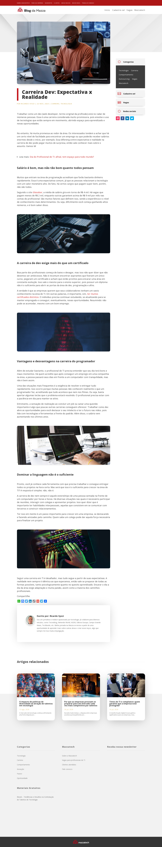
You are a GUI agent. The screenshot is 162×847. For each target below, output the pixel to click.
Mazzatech (139, 10)
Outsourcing (124, 79)
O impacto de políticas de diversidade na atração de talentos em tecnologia (36, 703)
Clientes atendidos (69, 764)
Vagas (130, 10)
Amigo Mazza (65, 3)
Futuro (19, 774)
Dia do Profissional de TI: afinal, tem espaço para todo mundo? (62, 156)
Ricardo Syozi (28, 104)
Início (107, 10)
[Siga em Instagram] (118, 118)
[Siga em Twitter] (132, 118)
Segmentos (48, 3)
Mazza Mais (76, 3)
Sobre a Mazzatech (23, 3)
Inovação (20, 769)
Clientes (57, 3)
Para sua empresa (37, 3)
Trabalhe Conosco (88, 3)
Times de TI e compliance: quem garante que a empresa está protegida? (124, 703)
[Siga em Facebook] (122, 118)
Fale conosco (67, 769)
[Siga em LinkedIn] (127, 118)
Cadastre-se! (118, 10)
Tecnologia (66, 104)
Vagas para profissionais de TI (73, 760)
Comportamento (126, 75)
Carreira (55, 104)
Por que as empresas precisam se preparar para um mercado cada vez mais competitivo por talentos (80, 703)
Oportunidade (22, 778)
